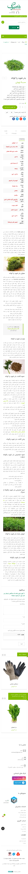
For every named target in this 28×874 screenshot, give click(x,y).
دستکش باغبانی (14, 684)
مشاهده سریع (11, 669)
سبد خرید (24, 826)
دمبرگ (23, 42)
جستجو (2, 22)
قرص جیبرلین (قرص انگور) (6, 78)
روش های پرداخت (22, 817)
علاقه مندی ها (23, 829)
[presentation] (5, 655)
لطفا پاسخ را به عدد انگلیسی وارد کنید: (16, 630)
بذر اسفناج (14, 727)
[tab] (23, 132)
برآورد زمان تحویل (22, 841)
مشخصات (23, 131)
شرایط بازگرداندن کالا (22, 812)
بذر (19, 42)
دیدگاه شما (22, 604)
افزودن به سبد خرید (9, 107)
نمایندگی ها (24, 838)
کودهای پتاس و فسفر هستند (18, 432)
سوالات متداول (23, 810)
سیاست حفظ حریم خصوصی (19, 858)
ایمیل (23, 624)
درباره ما (24, 843)
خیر (7, 112)
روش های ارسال (23, 815)
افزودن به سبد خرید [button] (16, 669)
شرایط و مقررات (8, 858)
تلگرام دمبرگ (18, 783)
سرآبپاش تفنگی (3, 78)
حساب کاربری (23, 824)
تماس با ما (24, 831)
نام (24, 617)
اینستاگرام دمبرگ (17, 778)
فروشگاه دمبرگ (11, 563)
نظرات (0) (5, 132)
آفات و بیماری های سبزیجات (13, 328)
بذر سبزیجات (13, 42)
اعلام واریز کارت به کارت (14, 860)
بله (11, 112)
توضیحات (14, 133)
